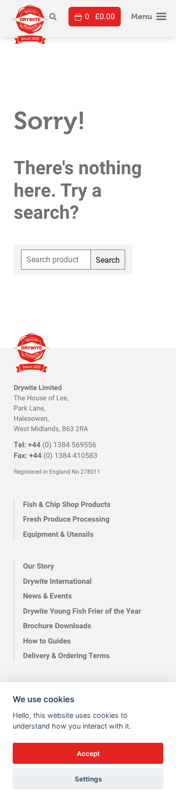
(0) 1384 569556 (55, 445)
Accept (88, 753)
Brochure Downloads (57, 626)
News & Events (47, 596)
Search (108, 259)
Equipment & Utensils (58, 534)
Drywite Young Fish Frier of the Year (82, 611)
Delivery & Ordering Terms (66, 656)
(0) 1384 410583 (55, 455)
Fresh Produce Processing (66, 519)
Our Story (38, 566)
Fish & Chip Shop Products (66, 504)
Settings (88, 779)
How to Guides (47, 641)
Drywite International (57, 581)
